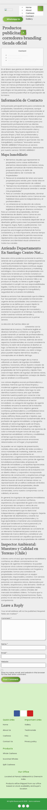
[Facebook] (17, 713)
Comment (6, 618)
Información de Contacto (18, 55)
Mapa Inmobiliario (15, 58)
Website (4, 661)
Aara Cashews (6, 1)
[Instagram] (23, 713)
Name (4, 644)
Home (28, 7)
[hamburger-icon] (40, 8)
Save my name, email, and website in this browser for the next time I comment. (23, 673)
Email (4, 653)
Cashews (30, 13)
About (29, 10)
